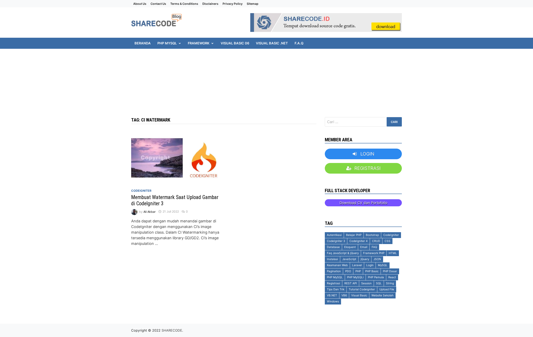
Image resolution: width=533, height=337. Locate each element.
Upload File (386, 289)
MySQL (382, 265)
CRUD (376, 241)
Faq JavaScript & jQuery (343, 253)
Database (333, 247)
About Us (139, 3)
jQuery (365, 259)
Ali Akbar (149, 211)
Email (363, 247)
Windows (333, 301)
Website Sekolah (382, 295)
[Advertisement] (125, 78)
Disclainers (210, 3)
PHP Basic (372, 271)
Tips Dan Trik (335, 289)
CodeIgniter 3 (336, 241)
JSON (377, 259)
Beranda (142, 43)
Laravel (357, 265)
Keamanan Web (337, 265)
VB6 (344, 295)
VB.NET (332, 295)
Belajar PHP (353, 235)
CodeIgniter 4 (358, 241)
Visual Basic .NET (272, 43)
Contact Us (158, 3)
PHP (358, 271)
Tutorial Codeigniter (362, 289)
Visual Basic (359, 295)
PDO (348, 271)
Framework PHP (373, 253)
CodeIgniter (141, 190)
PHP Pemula (376, 277)
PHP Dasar (390, 271)
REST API (350, 283)
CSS (387, 241)
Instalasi (332, 259)
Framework (198, 43)
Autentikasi (334, 235)
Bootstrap (372, 235)
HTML (393, 253)
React (392, 277)
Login (370, 265)
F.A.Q (299, 43)
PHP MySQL (167, 43)
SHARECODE (172, 330)
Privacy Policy (233, 3)
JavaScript (349, 259)
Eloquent (350, 247)
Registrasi (333, 283)
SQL (379, 283)
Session (366, 283)
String (390, 283)
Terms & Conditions (184, 3)
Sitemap (252, 3)
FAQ (374, 247)
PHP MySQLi (355, 277)
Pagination (334, 271)
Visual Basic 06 (235, 43)
